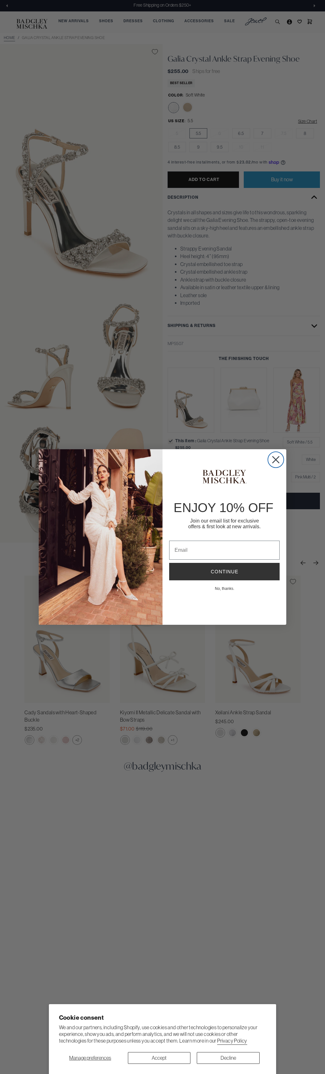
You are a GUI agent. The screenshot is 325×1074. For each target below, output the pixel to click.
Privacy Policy (232, 1041)
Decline (228, 1058)
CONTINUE (224, 571)
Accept (159, 1058)
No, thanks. (224, 588)
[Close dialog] (276, 460)
